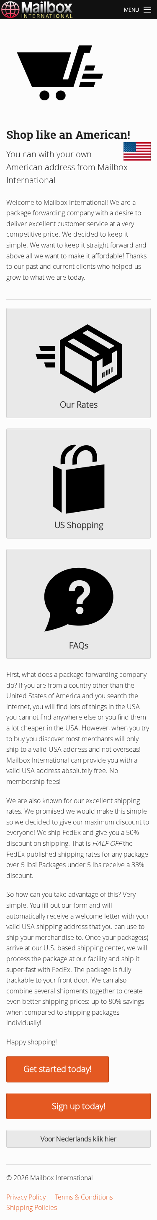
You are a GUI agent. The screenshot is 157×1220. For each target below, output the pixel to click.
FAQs (78, 645)
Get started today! (57, 1069)
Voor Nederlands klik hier (78, 1138)
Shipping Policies (31, 1207)
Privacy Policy (26, 1197)
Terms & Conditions (84, 1197)
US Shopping (78, 525)
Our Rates (79, 404)
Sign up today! (79, 1106)
